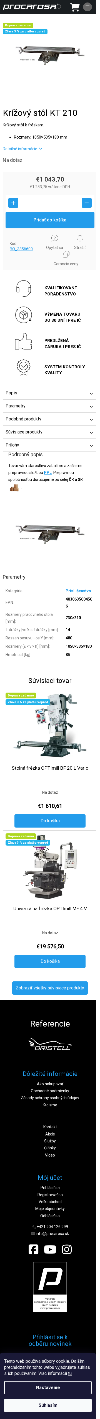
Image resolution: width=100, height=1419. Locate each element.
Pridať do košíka (50, 220)
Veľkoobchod (50, 1201)
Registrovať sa (50, 1195)
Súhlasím (48, 1405)
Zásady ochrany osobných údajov (50, 1098)
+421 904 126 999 (52, 1226)
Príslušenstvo (78, 591)
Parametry (16, 406)
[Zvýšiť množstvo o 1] (13, 203)
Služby (50, 1141)
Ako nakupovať (50, 1084)
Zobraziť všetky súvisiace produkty (50, 988)
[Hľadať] (58, 6)
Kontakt (50, 1127)
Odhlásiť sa (50, 1216)
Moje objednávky (50, 1208)
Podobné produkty (23, 419)
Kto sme (50, 1105)
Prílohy (12, 445)
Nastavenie (48, 1387)
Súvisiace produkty (24, 432)
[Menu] (87, 6)
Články (50, 1148)
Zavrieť (13, 233)
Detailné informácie (20, 149)
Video (50, 1155)
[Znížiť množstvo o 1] (87, 203)
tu (70, 1373)
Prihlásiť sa (50, 1187)
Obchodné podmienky (50, 1091)
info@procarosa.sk (52, 1233)
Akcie (50, 1134)
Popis (11, 392)
